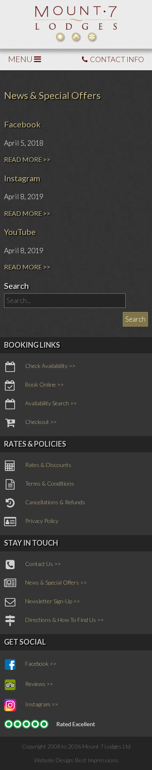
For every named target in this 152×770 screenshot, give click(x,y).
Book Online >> (44, 384)
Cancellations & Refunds (55, 502)
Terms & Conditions (49, 483)
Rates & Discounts (48, 464)
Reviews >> (39, 683)
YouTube (20, 232)
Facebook (22, 124)
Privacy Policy (41, 520)
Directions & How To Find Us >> (64, 619)
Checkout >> (41, 421)
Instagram (22, 178)
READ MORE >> (27, 159)
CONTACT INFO (116, 59)
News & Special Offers (52, 95)
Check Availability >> (50, 365)
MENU (21, 59)
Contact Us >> (43, 563)
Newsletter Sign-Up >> (52, 601)
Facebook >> (40, 663)
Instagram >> (41, 704)
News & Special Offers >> (56, 582)
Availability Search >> (51, 403)
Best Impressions (96, 760)
